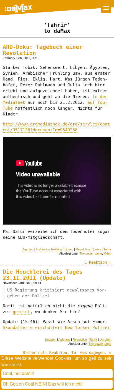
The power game (90, 253)
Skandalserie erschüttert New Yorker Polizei (56, 327)
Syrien (96, 249)
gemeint (21, 311)
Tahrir (107, 249)
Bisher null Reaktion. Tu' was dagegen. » (67, 352)
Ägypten (27, 249)
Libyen (68, 249)
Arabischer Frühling (49, 249)
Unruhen (105, 339)
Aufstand (64, 339)
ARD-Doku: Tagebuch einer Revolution (42, 50)
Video (107, 253)
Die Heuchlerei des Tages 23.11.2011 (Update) (42, 275)
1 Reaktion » (98, 262)
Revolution (83, 249)
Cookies (63, 358)
